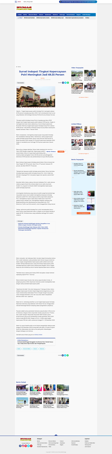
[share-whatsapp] (68, 83)
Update (61, 151)
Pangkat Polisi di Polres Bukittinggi (78, 164)
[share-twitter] (65, 83)
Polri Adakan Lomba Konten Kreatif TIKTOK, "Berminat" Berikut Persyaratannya (76, 135)
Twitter (29, 447)
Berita (25, 14)
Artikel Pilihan (76, 124)
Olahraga (62, 14)
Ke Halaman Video (83, 97)
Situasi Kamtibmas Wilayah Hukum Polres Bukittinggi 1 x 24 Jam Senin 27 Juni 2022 (80, 172)
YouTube (32, 447)
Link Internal (88, 446)
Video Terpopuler (77, 68)
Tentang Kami (88, 444)
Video (20, 18)
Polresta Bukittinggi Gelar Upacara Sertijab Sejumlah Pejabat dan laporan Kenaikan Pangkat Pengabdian (79, 1)
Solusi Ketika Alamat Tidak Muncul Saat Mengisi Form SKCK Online (79, 200)
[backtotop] (56, 436)
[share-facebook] (63, 83)
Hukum (41, 14)
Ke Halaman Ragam (83, 153)
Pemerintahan (71, 14)
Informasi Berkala (30, 18)
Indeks (20, 14)
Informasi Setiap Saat (58, 18)
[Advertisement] (68, 8)
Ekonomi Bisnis (33, 14)
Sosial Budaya (86, 14)
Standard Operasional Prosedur (75, 18)
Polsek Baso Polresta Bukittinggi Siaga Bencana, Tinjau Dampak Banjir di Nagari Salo (90, 79)
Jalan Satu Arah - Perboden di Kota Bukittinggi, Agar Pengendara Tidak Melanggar (78, 193)
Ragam (79, 14)
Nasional (55, 14)
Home (19, 1)
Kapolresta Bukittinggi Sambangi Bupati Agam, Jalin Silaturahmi (90, 135)
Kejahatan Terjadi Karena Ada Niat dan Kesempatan (79, 207)
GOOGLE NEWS (38, 334)
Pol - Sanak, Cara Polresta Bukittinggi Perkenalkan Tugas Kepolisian (76, 148)
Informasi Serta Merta (43, 18)
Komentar (21, 82)
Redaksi (86, 441)
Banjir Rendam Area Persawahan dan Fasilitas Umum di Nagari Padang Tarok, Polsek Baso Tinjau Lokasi (77, 79)
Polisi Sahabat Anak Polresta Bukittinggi (88, 91)
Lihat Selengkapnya (83, 213)
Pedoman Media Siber (90, 443)
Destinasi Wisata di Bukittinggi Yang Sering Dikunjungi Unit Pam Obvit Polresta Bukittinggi (89, 148)
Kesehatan (48, 14)
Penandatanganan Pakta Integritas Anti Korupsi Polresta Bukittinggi (77, 92)
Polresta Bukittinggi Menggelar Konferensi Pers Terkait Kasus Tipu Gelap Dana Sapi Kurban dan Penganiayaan (35, 342)
